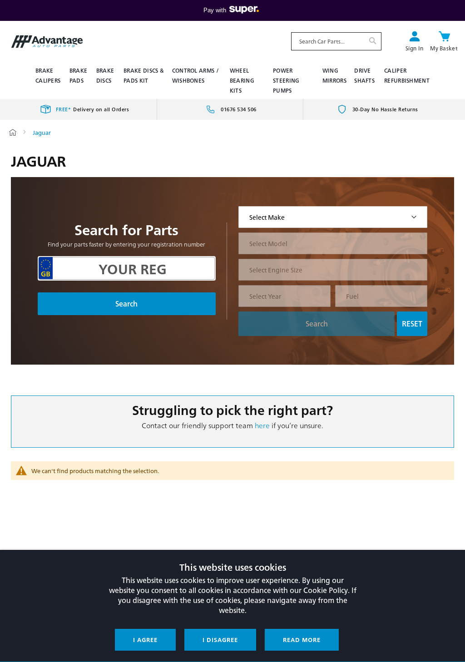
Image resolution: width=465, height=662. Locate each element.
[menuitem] (49, 75)
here (262, 425)
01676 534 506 (239, 109)
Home (12, 132)
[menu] (232, 80)
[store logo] (47, 42)
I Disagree (220, 639)
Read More (302, 639)
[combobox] (336, 41)
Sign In (414, 48)
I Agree (145, 639)
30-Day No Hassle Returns (385, 109)
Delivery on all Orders (92, 109)
